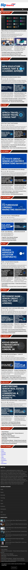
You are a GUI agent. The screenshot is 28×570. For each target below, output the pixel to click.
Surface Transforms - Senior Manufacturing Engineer (12, 194)
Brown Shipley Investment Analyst (8, 332)
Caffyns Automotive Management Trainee (10, 192)
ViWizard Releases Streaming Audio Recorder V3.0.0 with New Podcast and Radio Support (14, 30)
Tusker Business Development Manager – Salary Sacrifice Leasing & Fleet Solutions (7, 185)
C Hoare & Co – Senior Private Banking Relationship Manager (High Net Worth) (20, 324)
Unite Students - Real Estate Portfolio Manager (11, 422)
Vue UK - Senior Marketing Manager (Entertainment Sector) (7, 231)
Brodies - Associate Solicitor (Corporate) (9, 261)
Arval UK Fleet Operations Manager (20, 185)
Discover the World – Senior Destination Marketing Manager (14, 144)
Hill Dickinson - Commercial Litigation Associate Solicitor (7, 277)
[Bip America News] (8, 5)
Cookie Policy (4, 565)
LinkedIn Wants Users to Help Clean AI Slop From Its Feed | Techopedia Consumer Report (16, 527)
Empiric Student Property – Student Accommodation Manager (14, 425)
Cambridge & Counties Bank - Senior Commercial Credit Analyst (7, 324)
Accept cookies (14, 567)
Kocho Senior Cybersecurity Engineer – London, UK (12, 354)
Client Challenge (5, 431)
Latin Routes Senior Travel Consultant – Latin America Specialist (20, 139)
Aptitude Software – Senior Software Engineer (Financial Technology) (14, 377)
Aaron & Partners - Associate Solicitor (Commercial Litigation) (14, 286)
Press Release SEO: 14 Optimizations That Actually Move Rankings (20, 46)
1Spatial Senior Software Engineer (7, 370)
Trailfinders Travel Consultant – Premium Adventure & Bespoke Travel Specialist (12, 434)
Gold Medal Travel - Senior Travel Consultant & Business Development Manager (14, 147)
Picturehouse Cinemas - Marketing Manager (10, 215)
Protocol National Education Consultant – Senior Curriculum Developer (14, 98)
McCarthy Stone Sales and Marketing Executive (11, 423)
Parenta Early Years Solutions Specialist (7, 93)
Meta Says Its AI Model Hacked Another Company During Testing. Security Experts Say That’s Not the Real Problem (16, 531)
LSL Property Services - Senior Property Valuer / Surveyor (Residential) (7, 416)
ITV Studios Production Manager (8, 435)
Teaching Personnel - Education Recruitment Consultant (13, 101)
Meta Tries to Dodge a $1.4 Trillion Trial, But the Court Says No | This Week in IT (16, 524)
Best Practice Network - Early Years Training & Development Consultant (20, 93)
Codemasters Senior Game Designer (9, 240)
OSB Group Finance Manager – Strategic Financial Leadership (14, 440)
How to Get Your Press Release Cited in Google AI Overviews (14, 55)
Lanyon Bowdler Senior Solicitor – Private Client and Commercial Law (14, 283)
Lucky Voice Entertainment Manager (9, 238)
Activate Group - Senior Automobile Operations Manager (13, 169)
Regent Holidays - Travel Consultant (9, 146)
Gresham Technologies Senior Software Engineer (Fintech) (20, 370)
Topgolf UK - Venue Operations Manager (10, 237)
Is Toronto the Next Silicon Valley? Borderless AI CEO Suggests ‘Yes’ (16, 520)
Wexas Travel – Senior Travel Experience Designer (7, 139)
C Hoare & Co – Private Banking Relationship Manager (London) (14, 331)
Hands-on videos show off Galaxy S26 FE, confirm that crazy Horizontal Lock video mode (16, 542)
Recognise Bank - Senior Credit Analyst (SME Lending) (12, 308)
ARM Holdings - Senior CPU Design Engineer (11, 437)
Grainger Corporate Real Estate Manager (20, 416)
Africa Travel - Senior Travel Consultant (9, 123)
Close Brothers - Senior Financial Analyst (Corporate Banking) (14, 441)
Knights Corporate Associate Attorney (9, 443)
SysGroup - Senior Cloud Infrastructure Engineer (11, 375)
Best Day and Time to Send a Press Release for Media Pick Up (7, 46)
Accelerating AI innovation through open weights (14, 538)
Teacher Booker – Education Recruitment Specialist (12, 100)
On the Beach (4, 438)
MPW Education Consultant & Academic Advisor (11, 77)
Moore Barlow (4, 285)
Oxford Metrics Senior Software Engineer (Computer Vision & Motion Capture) (14, 378)
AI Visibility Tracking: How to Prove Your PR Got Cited (12, 52)
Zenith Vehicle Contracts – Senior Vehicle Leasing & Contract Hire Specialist (14, 191)
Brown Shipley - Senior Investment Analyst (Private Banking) (14, 329)
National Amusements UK (19, 231)
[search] (22, 9)
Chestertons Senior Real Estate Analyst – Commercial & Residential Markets (14, 400)
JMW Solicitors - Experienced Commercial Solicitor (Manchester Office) (20, 277)
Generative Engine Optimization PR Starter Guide (11, 54)
